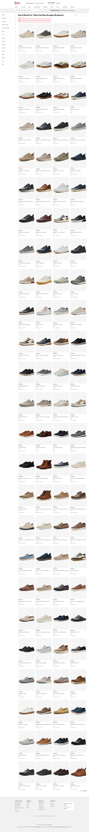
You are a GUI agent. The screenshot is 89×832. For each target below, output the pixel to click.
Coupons (52, 806)
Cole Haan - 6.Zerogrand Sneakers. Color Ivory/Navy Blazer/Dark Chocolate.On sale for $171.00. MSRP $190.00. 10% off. (78, 560)
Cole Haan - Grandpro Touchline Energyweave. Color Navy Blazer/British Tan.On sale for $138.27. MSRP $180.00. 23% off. (44, 345)
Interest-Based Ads (51, 816)
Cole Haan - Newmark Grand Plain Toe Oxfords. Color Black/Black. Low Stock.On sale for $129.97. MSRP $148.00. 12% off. (78, 745)
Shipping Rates (18, 804)
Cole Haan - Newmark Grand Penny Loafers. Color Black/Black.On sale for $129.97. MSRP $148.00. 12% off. (26, 775)
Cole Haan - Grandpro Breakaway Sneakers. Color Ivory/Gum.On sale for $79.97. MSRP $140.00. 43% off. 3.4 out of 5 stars (26, 99)
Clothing (23, 7)
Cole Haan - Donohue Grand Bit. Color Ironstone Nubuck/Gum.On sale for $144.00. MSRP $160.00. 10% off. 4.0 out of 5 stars (26, 683)
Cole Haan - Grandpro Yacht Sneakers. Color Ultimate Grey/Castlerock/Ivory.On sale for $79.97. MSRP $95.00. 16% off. (61, 314)
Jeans (66, 826)
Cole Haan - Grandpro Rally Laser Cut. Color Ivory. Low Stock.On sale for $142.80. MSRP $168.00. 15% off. (61, 283)
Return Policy (17, 806)
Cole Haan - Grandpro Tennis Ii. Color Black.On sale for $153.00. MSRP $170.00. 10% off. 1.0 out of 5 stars (78, 252)
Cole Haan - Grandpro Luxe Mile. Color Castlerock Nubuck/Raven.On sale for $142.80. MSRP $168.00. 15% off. (78, 283)
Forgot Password (18, 802)
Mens (28, 804)
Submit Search (38, 10)
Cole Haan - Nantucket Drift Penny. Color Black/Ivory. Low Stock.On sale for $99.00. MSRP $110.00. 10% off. (78, 652)
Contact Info (17, 811)
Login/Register (41, 802)
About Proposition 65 (19, 807)
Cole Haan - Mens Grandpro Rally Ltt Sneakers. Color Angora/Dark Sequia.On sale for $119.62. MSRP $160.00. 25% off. (26, 37)
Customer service (68, 3)
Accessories (37, 7)
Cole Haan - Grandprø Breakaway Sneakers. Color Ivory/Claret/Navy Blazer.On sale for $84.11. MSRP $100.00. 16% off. (78, 37)
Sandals (59, 826)
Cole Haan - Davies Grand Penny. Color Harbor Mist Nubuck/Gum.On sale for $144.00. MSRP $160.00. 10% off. (26, 745)
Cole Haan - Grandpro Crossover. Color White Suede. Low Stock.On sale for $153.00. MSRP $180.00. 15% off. (44, 314)
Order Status (41, 806)
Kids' (58, 7)
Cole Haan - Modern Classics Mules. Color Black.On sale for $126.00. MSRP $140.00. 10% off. (78, 621)
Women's (45, 7)
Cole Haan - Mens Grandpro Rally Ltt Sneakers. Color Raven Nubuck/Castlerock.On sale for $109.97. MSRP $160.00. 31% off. (44, 37)
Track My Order (42, 809)
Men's (52, 7)
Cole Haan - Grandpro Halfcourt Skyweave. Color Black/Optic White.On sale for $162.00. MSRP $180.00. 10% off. (78, 222)
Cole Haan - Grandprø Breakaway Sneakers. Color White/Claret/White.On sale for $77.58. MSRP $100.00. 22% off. (26, 68)
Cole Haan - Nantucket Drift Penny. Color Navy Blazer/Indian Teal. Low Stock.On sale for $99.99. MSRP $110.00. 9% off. (61, 468)
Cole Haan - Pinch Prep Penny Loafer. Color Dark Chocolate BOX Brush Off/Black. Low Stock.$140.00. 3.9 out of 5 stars (44, 437)
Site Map (52, 804)
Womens (28, 802)
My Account (66, 3)
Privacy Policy (43, 816)
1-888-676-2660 (51, 2)
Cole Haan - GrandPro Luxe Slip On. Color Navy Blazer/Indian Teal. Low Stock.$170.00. (78, 99)
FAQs (16, 809)
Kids (27, 806)
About (51, 802)
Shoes (16, 7)
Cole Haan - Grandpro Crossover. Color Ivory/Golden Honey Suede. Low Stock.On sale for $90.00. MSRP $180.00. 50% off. (78, 406)
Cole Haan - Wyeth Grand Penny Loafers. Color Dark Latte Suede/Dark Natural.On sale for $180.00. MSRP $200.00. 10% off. (26, 621)
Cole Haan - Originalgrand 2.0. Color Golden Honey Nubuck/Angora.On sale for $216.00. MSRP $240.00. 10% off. (78, 683)
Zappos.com (38, 826)
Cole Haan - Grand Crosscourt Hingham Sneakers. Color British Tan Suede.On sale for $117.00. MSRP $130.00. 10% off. (78, 591)
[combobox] (27, 10)
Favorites (71, 3)
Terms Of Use (37, 816)
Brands (72, 7)
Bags (30, 7)
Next (84, 790)
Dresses (63, 826)
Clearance (64, 7)
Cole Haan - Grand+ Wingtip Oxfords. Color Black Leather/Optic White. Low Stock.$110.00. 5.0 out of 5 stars (61, 437)
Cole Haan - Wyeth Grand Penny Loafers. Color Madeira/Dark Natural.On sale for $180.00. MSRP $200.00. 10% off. (61, 591)
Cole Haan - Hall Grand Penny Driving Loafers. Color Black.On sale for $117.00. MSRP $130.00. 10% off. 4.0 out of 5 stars (26, 652)
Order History (41, 807)
